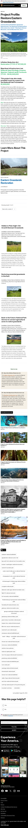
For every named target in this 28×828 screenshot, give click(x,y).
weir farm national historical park (10, 681)
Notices (2, 804)
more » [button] (21, 29)
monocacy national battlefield (9, 645)
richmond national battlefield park (10, 661)
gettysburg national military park (10, 616)
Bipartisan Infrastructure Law (10, 395)
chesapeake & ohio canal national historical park (14, 577)
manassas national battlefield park (10, 633)
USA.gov (3, 817)
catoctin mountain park (7, 567)
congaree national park (7, 586)
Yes (6, 705)
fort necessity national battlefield (10, 596)
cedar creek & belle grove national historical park (14, 572)
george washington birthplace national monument (14, 612)
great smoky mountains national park (11, 620)
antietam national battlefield (9, 554)
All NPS (14, 730)
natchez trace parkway (8, 648)
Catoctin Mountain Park (13, 29)
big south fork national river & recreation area (13, 561)
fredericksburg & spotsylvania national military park (14, 600)
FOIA (2, 802)
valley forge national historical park (11, 678)
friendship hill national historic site (10, 605)
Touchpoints (10, 715)
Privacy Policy (4, 800)
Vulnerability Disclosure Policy (8, 815)
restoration (17, 688)
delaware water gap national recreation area (13, 589)
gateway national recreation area (10, 608)
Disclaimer (3, 813)
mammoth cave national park (9, 630)
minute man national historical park (10, 641)
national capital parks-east (8, 651)
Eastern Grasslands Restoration (11, 181)
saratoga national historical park (10, 668)
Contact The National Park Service (9, 807)
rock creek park (6, 665)
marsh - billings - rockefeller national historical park (14, 637)
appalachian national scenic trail (10, 557)
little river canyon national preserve (11, 626)
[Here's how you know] (14, 2)
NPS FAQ (3, 809)
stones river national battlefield (9, 674)
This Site (14, 727)
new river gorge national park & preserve (12, 655)
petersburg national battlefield (9, 658)
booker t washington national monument (12, 564)
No (5, 709)
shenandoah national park (8, 671)
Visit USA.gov (5, 825)
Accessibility (4, 798)
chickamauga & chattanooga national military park (13, 582)
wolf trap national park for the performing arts (13, 684)
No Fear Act (3, 811)
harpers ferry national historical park (11, 623)
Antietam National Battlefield (8, 24)
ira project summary (7, 688)
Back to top (14, 369)
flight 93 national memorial (8, 593)
